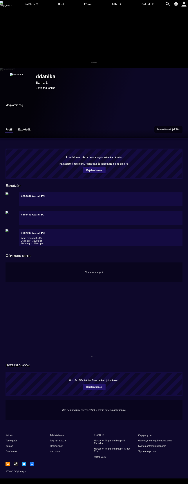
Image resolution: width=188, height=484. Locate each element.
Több (117, 4)
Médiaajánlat (56, 446)
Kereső (9, 446)
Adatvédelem (57, 435)
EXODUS (99, 435)
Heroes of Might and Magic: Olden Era (112, 450)
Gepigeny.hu (144, 435)
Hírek (61, 4)
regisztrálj (91, 163)
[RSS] (8, 464)
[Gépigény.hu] (6, 5)
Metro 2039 (100, 456)
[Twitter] (24, 464)
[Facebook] (32, 464)
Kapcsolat (55, 451)
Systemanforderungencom (152, 446)
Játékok (31, 4)
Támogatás (11, 440)
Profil (9, 129)
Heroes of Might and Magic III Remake (110, 442)
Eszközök (24, 129)
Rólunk (148, 4)
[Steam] (16, 464)
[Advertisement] (94, 38)
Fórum (88, 4)
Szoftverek (11, 451)
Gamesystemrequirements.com (155, 440)
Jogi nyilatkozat (58, 440)
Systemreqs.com (147, 451)
